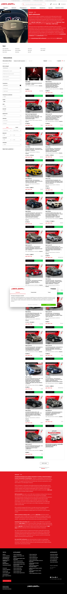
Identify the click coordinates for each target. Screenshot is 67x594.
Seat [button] (31, 61)
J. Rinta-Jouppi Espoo (17, 554)
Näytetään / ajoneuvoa (44, 467)
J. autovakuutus (39, 35)
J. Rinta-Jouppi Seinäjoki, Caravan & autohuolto (36, 561)
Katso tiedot (30, 95)
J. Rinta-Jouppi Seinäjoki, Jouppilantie (34, 564)
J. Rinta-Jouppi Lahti (17, 571)
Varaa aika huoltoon (54, 562)
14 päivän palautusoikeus (6, 563)
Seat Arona (5, 52)
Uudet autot (5, 91)
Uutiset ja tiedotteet (6, 569)
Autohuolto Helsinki (54, 554)
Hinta (7, 127)
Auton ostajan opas (6, 572)
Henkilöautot (5, 68)
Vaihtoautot (31, 12)
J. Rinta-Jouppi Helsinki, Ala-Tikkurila (18, 556)
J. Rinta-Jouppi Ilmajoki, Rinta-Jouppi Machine (19, 565)
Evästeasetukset (6, 587)
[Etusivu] (8, 4)
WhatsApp (39, 95)
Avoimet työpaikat (6, 555)
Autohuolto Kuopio (53, 555)
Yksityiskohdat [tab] (33, 292)
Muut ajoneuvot (6, 79)
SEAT (47, 23)
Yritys (4, 552)
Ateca (49, 23)
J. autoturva (31, 35)
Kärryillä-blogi (5, 571)
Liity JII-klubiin (6, 580)
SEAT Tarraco (55, 23)
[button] (8, 149)
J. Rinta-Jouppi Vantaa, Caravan (35, 573)
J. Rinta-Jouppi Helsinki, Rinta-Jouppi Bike (19, 559)
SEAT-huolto (59, 38)
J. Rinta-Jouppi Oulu (33, 554)
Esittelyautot (5, 88)
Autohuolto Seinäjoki (54, 557)
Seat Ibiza (30, 48)
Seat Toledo (43, 50)
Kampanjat (5, 568)
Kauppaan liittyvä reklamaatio (6, 561)
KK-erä (17, 127)
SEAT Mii (33, 22)
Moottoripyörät (6, 76)
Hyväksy (48, 304)
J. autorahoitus (62, 34)
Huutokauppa (5, 574)
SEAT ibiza (38, 22)
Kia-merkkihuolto (53, 560)
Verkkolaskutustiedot (7, 565)
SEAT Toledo (22, 523)
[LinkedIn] (53, 577)
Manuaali (5, 123)
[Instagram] (52, 577)
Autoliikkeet (16, 552)
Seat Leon (30, 50)
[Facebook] (50, 577)
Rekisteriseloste (6, 586)
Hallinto (4, 554)
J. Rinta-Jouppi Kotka (17, 568)
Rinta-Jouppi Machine (7, 575)
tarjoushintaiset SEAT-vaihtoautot (38, 38)
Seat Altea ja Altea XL (7, 50)
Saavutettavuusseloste (7, 588)
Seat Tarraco (43, 48)
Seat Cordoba (18, 50)
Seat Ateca (17, 48)
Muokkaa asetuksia (33, 304)
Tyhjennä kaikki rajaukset (21, 61)
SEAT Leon (59, 22)
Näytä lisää (44, 463)
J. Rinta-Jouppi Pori (33, 555)
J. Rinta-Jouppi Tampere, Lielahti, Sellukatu (35, 569)
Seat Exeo (17, 52)
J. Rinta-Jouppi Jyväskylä (18, 566)
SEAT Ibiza (38, 514)
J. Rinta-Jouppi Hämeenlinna (18, 562)
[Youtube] (55, 577)
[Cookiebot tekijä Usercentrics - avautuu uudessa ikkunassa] (51, 289)
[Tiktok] (57, 577)
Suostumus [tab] (18, 292)
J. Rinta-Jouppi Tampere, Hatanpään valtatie (34, 566)
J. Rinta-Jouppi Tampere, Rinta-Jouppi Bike (35, 571)
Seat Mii (29, 52)
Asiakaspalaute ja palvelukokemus (6, 558)
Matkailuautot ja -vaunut (7, 70)
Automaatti (5, 120)
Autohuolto (53, 552)
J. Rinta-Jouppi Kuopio (17, 569)
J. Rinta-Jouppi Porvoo (33, 557)
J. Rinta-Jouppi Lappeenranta (19, 572)
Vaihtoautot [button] (6, 63)
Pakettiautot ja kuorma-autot (8, 73)
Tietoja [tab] (49, 292)
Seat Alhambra (5, 48)
